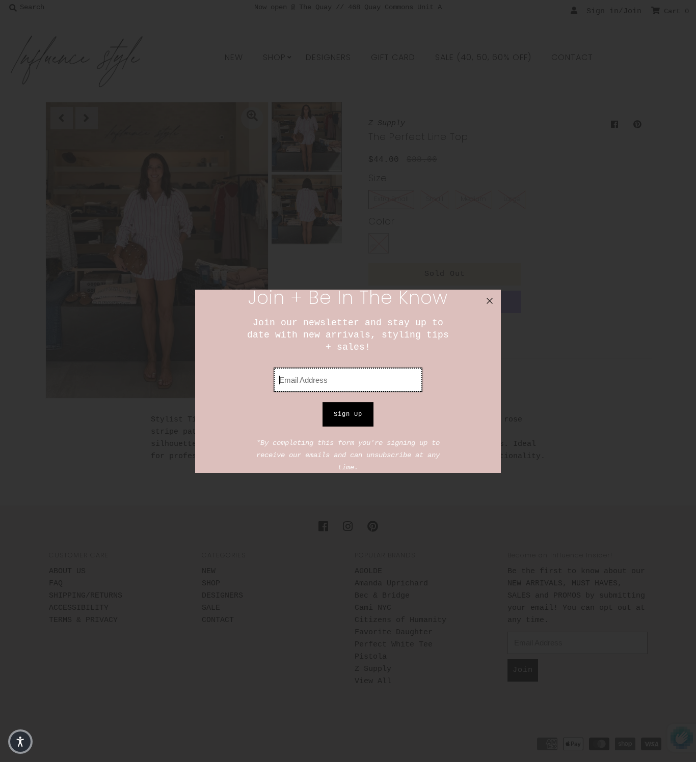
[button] (20, 741)
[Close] (489, 301)
